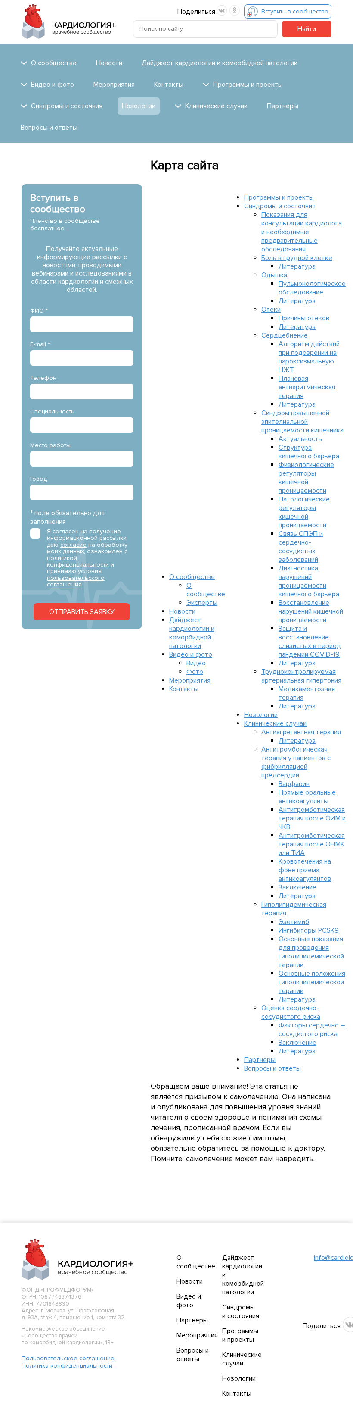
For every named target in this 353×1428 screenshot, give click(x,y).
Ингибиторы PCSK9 (309, 930)
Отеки (271, 309)
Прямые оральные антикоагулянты (307, 796)
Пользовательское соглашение (68, 1358)
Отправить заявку (82, 612)
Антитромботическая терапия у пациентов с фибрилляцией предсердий (296, 762)
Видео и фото (190, 654)
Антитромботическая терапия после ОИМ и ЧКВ (312, 818)
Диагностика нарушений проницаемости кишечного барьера (309, 581)
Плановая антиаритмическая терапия (307, 387)
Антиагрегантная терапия (301, 732)
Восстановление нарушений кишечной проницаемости (311, 611)
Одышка (274, 275)
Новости (109, 63)
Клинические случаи (275, 723)
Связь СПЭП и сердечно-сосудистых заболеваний (301, 546)
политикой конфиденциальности (78, 561)
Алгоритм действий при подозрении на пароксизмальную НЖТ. (309, 357)
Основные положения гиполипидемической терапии (312, 982)
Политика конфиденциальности (67, 1365)
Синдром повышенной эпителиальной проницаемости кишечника (302, 422)
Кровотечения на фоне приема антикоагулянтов (305, 870)
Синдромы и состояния (280, 206)
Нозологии (138, 106)
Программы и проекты (279, 197)
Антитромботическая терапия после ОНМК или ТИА (312, 844)
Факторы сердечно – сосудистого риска (312, 1029)
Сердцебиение (284, 335)
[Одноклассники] (234, 10)
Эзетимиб (294, 922)
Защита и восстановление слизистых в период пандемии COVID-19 (310, 641)
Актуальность (300, 439)
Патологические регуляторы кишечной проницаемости (304, 512)
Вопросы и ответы (49, 127)
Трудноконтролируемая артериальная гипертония (301, 676)
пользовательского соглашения (76, 581)
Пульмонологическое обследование (312, 288)
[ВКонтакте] (222, 10)
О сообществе (192, 577)
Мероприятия (114, 84)
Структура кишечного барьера (309, 451)
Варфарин (294, 784)
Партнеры (282, 106)
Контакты (168, 84)
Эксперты (201, 602)
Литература (297, 266)
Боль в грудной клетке (296, 258)
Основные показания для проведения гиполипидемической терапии (311, 952)
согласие (73, 544)
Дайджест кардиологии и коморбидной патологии (219, 63)
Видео (196, 663)
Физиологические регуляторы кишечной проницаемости (306, 477)
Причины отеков (304, 318)
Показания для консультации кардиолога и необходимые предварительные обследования (301, 232)
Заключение (297, 887)
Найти (306, 29)
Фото (194, 671)
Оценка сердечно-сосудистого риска (290, 1012)
